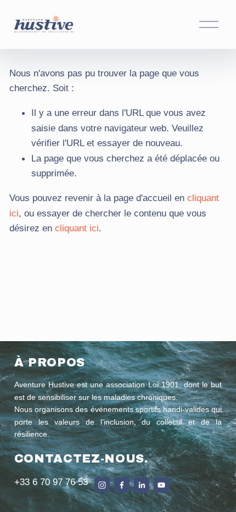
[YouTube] (161, 485)
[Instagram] (102, 485)
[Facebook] (122, 485)
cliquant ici (77, 227)
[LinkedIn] (141, 485)
